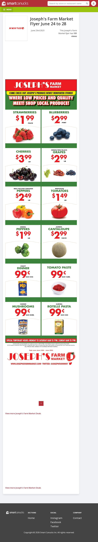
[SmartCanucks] (15, 3)
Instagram (56, 518)
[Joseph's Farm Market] (16, 28)
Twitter (54, 526)
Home (31, 518)
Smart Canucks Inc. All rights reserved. (57, 532)
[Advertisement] (41, 62)
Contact (77, 518)
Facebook (55, 522)
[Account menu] (93, 3)
